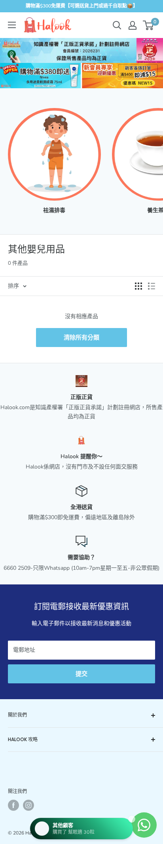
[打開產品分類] (12, 25)
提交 (81, 674)
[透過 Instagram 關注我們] (28, 805)
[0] (149, 25)
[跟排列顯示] (151, 286)
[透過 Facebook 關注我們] (13, 805)
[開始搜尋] (117, 25)
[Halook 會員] (132, 25)
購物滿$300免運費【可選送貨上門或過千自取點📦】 (82, 6)
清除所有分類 (81, 337)
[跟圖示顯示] (138, 286)
